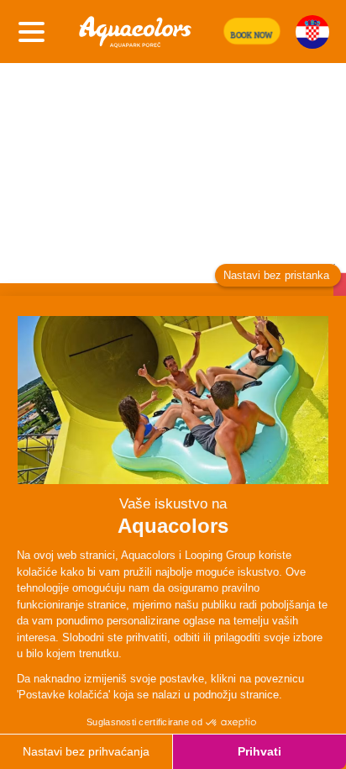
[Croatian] (312, 32)
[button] (251, 31)
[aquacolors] (135, 31)
